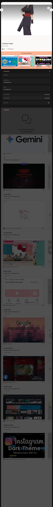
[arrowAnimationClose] (1, 10)
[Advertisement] (5, 253)
